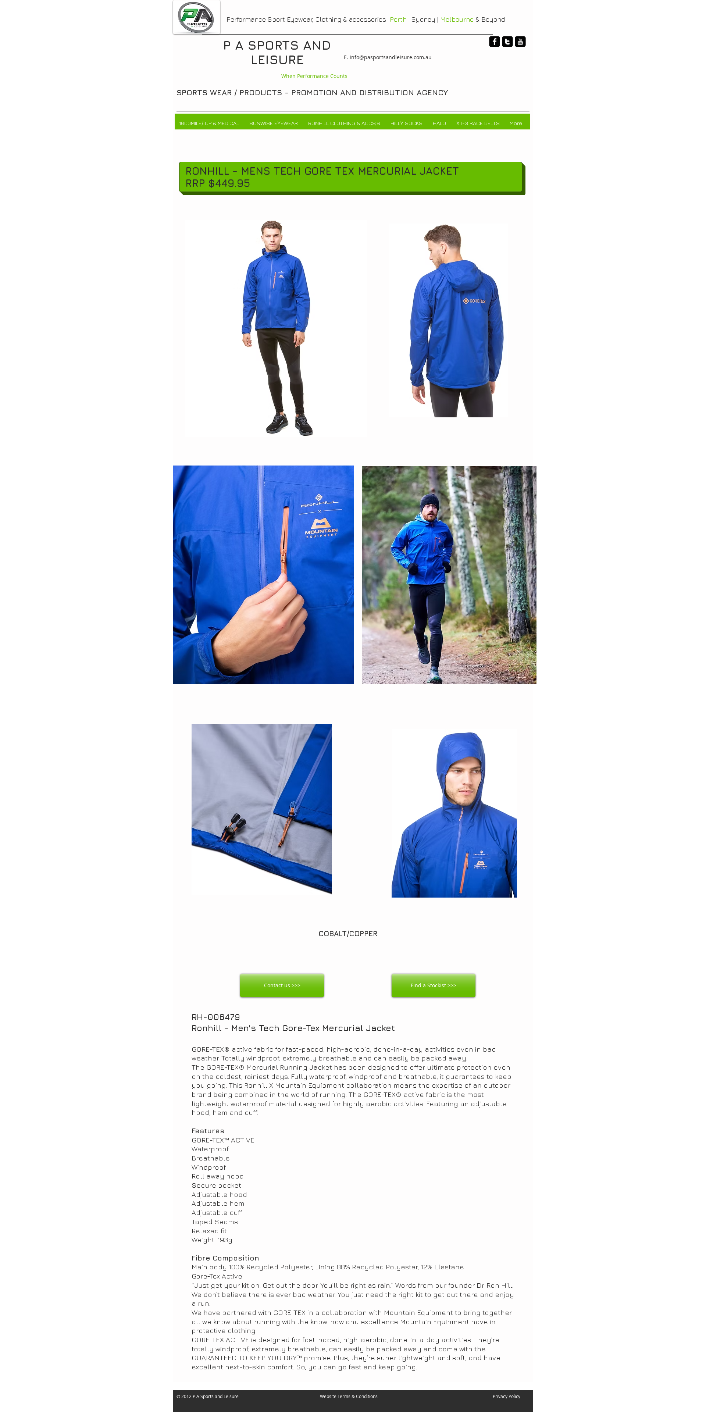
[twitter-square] (507, 41)
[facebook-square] (494, 41)
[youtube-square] (520, 41)
